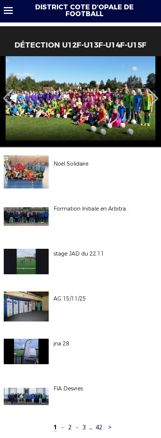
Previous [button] (8, 92)
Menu (12, 10)
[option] (80, 101)
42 (98, 427)
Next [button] (153, 92)
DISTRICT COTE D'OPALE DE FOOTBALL (84, 10)
